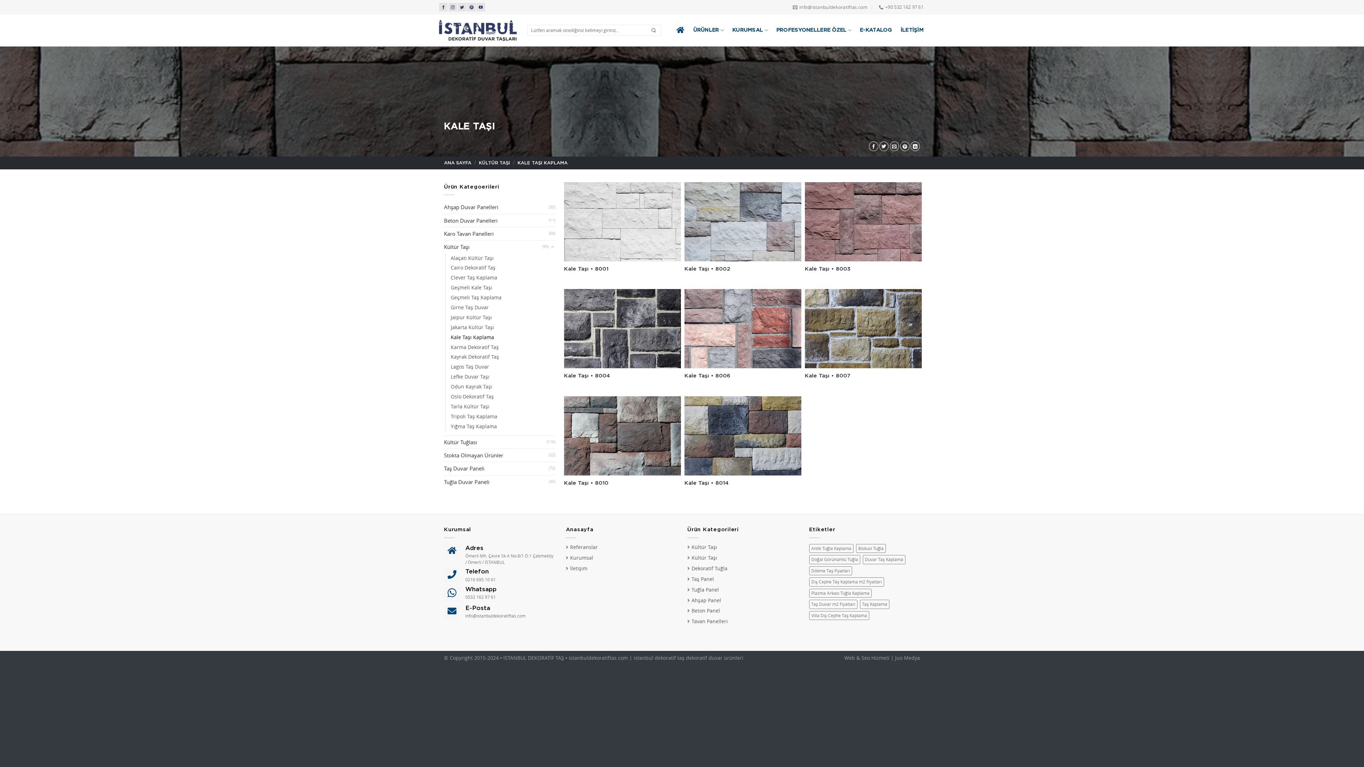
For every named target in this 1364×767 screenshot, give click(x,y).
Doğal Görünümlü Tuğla (834, 559)
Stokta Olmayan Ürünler (473, 455)
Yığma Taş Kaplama (474, 426)
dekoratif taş (669, 658)
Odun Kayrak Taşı (471, 387)
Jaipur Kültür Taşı (471, 317)
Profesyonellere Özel (811, 30)
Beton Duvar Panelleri (471, 220)
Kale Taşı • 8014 (706, 483)
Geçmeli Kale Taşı (471, 287)
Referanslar (584, 547)
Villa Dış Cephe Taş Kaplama (839, 616)
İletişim (912, 30)
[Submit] (654, 30)
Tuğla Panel (705, 590)
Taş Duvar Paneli (464, 468)
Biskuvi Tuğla (871, 548)
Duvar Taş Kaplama (884, 559)
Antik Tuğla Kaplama (831, 548)
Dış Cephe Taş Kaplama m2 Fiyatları (846, 582)
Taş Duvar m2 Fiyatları (833, 604)
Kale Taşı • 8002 (707, 269)
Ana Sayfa (457, 163)
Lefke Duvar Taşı (470, 377)
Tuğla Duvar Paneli (466, 481)
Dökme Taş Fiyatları (830, 571)
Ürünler (706, 30)
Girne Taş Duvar (470, 307)
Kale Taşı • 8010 (586, 483)
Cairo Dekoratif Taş (473, 268)
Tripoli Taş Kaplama (474, 416)
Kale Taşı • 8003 (827, 269)
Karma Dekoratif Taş (475, 347)
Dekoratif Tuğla (709, 568)
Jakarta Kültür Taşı (472, 327)
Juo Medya (907, 658)
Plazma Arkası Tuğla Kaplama (840, 593)
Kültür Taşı (494, 163)
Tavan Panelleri (710, 621)
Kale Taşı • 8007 (827, 376)
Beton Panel (706, 611)
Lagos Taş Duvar (470, 367)
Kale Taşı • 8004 (587, 376)
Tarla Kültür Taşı (470, 406)
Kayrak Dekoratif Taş (475, 357)
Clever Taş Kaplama (474, 277)
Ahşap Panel (706, 600)
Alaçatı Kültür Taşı (472, 258)
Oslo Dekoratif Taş (472, 396)
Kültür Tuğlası (460, 442)
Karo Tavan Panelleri (469, 233)
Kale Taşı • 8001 (586, 269)
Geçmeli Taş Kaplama (476, 297)
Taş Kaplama (874, 604)
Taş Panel (703, 579)
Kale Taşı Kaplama (472, 337)
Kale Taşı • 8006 (707, 376)
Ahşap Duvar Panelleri (471, 207)
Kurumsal (747, 30)
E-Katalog (876, 30)
